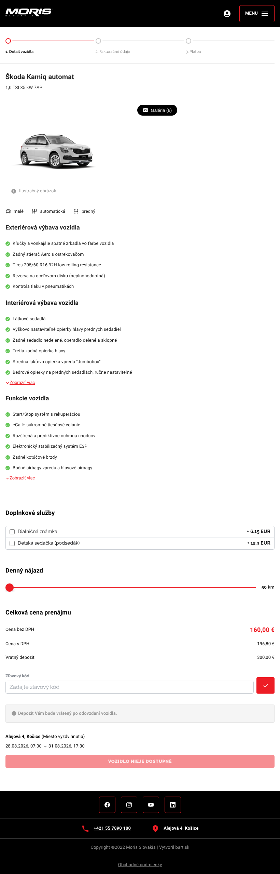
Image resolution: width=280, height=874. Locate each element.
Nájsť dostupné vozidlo (28, 776)
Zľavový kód (17, 675)
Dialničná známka (37, 531)
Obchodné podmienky (140, 865)
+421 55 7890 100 (112, 828)
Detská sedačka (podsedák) (49, 543)
